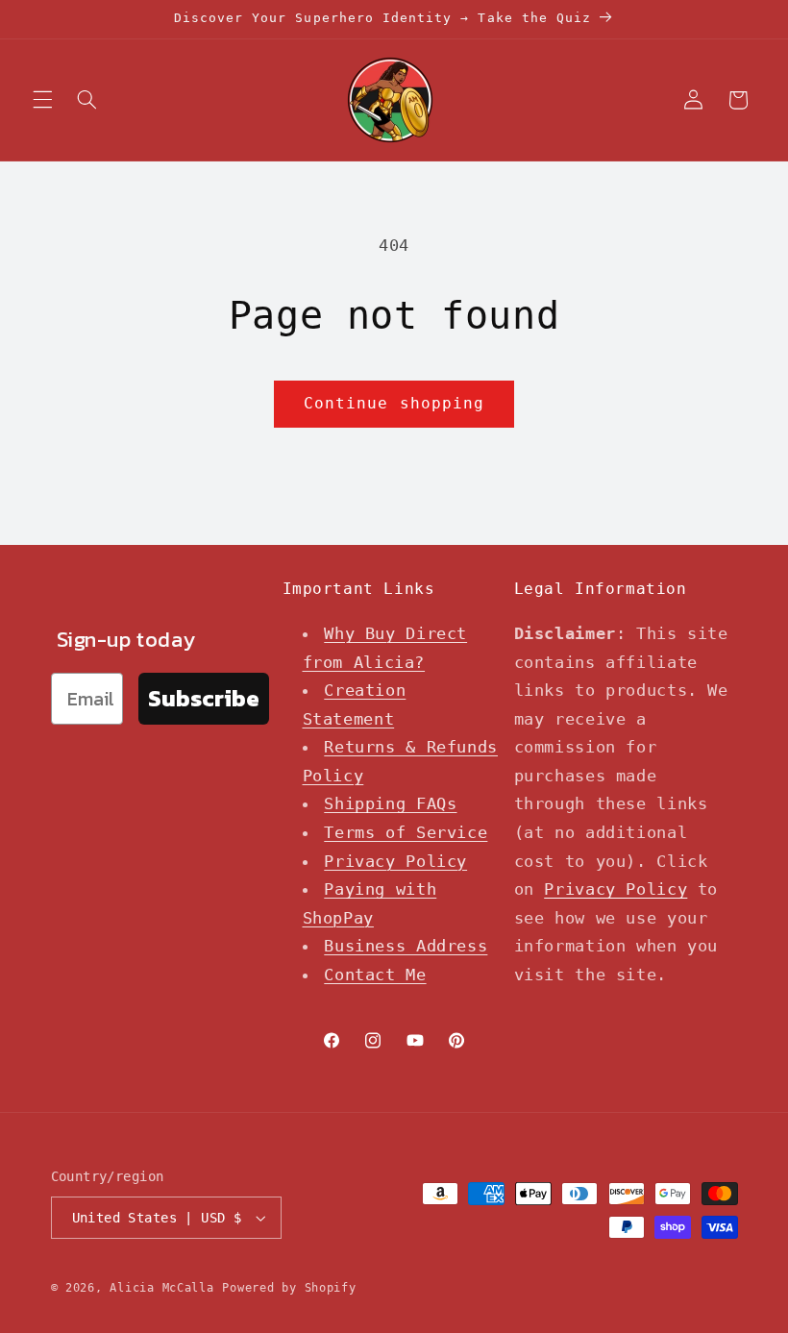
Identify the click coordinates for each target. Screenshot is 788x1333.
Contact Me (375, 974)
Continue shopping (394, 403)
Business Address (405, 945)
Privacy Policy (395, 861)
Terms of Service (405, 832)
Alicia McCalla (161, 1288)
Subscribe (203, 698)
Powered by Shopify (289, 1288)
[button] (42, 100)
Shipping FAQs (390, 803)
